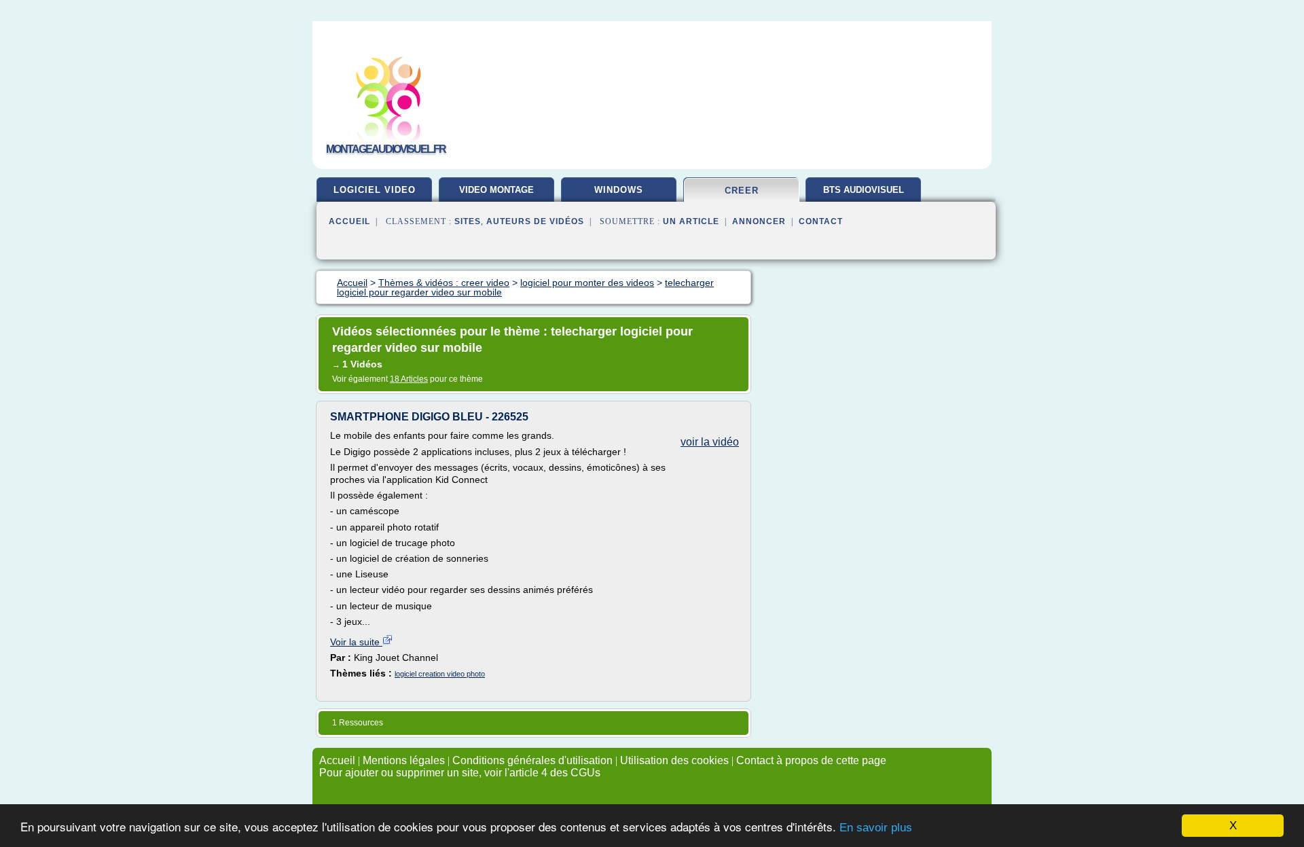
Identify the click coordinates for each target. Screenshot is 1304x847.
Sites (467, 221)
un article (691, 221)
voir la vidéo (710, 442)
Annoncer (759, 221)
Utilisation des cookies (674, 760)
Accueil (349, 221)
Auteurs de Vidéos (535, 221)
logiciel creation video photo (440, 674)
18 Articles (409, 379)
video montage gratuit (496, 195)
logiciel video (374, 190)
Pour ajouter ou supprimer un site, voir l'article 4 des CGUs (459, 772)
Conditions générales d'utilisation (532, 760)
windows (618, 190)
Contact (821, 221)
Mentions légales (404, 760)
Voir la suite (356, 641)
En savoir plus (875, 827)
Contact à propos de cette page (811, 760)
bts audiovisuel (863, 190)
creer (742, 190)
